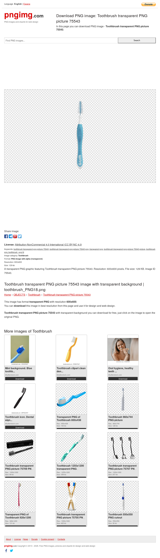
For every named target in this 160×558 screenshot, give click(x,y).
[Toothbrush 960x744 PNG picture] (123, 399)
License (17, 539)
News (25, 539)
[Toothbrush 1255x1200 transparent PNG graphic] (71, 448)
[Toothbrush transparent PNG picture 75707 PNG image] (123, 447)
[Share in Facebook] (6, 236)
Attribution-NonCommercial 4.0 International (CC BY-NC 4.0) (48, 244)
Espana (26, 3)
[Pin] (15, 236)
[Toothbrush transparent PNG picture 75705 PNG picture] (71, 496)
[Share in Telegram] (10, 236)
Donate (34, 539)
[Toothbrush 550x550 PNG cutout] (123, 496)
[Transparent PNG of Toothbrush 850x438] (71, 399)
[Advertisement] (80, 67)
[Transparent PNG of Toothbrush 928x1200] (19, 496)
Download (19, 378)
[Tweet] (20, 236)
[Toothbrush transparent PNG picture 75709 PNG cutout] (20, 447)
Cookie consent (47, 539)
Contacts (61, 539)
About (8, 539)
